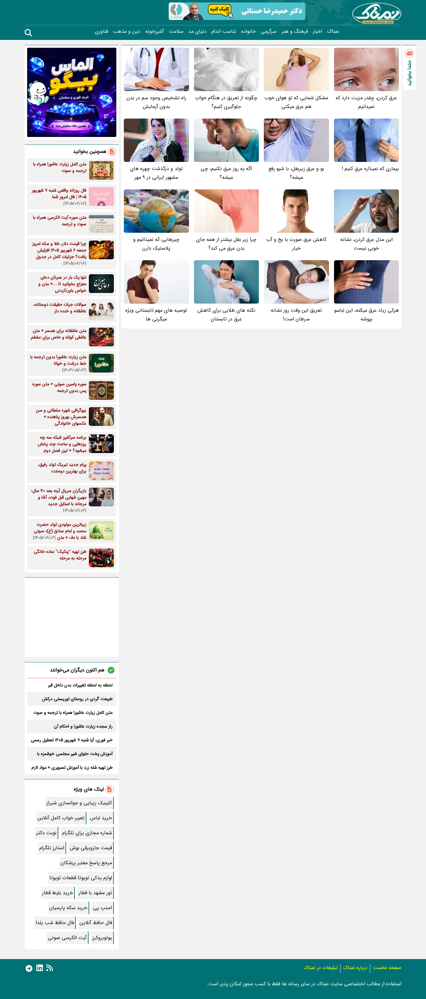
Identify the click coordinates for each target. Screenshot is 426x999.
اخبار (317, 31)
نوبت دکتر (46, 833)
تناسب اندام (223, 31)
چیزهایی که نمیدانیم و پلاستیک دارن (156, 244)
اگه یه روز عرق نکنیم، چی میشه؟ (226, 173)
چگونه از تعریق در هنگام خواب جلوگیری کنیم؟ (226, 102)
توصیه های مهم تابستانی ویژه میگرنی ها (156, 314)
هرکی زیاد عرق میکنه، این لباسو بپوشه (366, 314)
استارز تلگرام (51, 848)
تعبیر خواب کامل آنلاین (61, 818)
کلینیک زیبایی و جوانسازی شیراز (79, 803)
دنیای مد (197, 31)
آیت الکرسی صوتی (67, 938)
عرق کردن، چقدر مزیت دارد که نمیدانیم (366, 102)
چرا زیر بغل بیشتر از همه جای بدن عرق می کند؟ (226, 244)
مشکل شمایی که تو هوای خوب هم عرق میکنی (296, 102)
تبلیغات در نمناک (320, 968)
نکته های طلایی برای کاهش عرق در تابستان (226, 314)
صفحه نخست (387, 968)
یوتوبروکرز (102, 938)
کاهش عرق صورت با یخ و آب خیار (296, 244)
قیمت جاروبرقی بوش (91, 848)
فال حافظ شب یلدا (55, 923)
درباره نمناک (355, 968)
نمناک (333, 31)
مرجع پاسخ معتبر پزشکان (86, 863)
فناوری (101, 31)
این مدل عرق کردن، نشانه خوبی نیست (366, 244)
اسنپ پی (102, 908)
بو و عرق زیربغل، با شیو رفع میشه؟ (296, 173)
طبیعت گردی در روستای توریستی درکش (77, 699)
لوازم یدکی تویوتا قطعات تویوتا (80, 878)
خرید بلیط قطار (57, 893)
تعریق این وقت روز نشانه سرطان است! (296, 314)
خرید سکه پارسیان (68, 908)
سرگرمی (269, 31)
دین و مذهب (126, 31)
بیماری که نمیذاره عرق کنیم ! (370, 169)
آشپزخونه (154, 31)
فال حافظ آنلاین (96, 923)
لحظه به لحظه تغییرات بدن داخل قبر (80, 685)
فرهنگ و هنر (295, 31)
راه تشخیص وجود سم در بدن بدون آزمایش (156, 102)
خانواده (248, 31)
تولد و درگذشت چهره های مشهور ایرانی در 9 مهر (156, 173)
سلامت (176, 31)
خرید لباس (101, 818)
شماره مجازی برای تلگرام (87, 833)
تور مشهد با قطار (95, 893)
